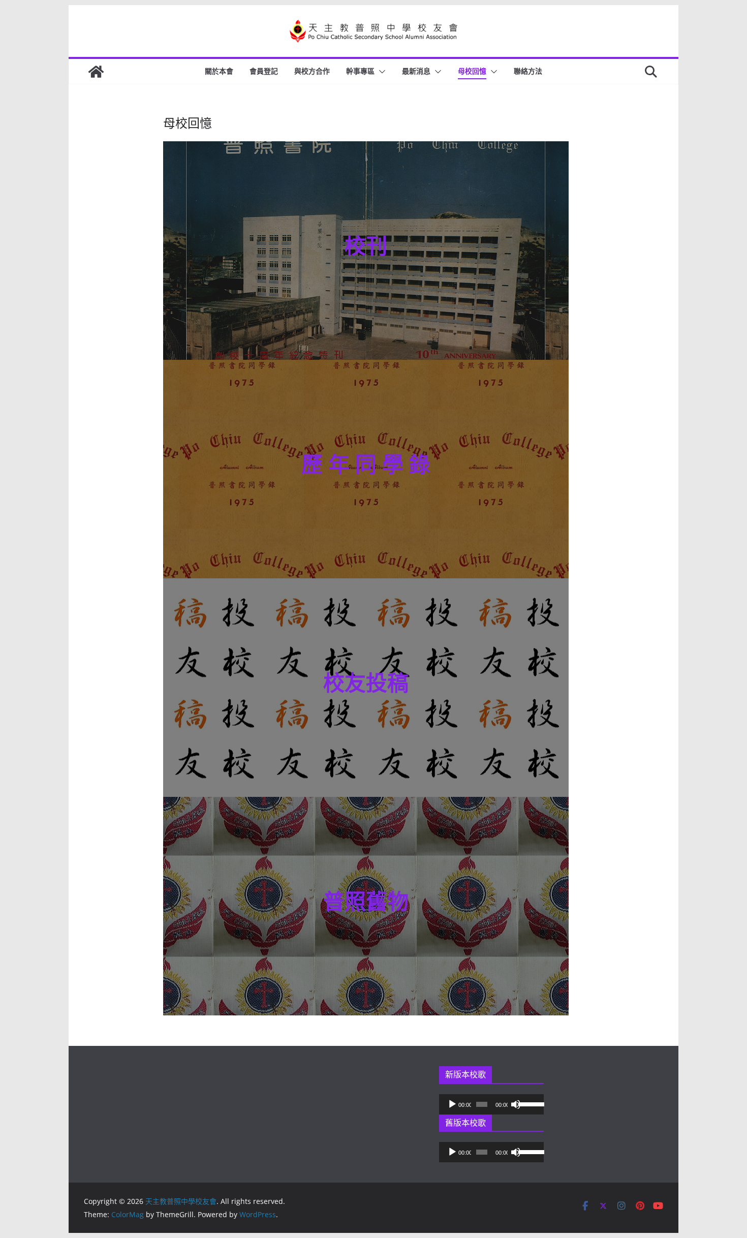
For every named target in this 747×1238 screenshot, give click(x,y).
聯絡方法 (528, 71)
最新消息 (416, 71)
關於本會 (219, 71)
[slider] (528, 1103)
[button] (380, 71)
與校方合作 (312, 71)
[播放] (452, 1104)
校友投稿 (366, 682)
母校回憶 (472, 71)
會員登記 (264, 71)
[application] (491, 1104)
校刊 (366, 245)
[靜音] (516, 1104)
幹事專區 (360, 71)
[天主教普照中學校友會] (96, 71)
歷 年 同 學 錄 (365, 463)
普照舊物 (366, 900)
